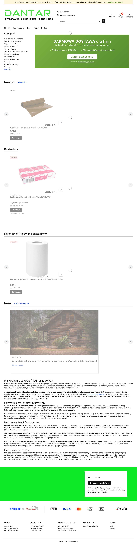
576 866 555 (64, 11)
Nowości (7, 67)
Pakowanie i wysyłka (11, 59)
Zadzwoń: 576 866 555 (82, 57)
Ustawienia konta (37, 528)
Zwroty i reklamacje (11, 528)
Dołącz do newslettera (99, 483)
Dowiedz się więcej (115, 2)
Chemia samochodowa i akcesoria (16, 51)
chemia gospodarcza (95, 394)
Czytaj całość (17, 365)
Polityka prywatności (90, 526)
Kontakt (112, 528)
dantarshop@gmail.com (68, 15)
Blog (111, 526)
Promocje (7, 69)
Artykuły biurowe (10, 49)
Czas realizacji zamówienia (66, 530)
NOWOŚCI (21, 82)
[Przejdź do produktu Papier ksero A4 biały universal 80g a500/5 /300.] (37, 174)
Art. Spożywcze (9, 57)
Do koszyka (16, 138)
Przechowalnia (36, 530)
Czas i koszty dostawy (65, 528)
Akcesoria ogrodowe (11, 54)
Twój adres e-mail (94, 477)
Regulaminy (8, 526)
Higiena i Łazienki (10, 44)
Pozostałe (7, 62)
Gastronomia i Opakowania (13, 39)
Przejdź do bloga (20, 303)
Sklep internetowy (67, 541)
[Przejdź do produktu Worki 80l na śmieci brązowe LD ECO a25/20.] (37, 107)
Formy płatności (62, 526)
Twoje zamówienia (37, 526)
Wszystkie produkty (11, 64)
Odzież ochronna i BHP (12, 46)
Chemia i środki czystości (13, 41)
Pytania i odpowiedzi (11, 530)
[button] (103, 21)
